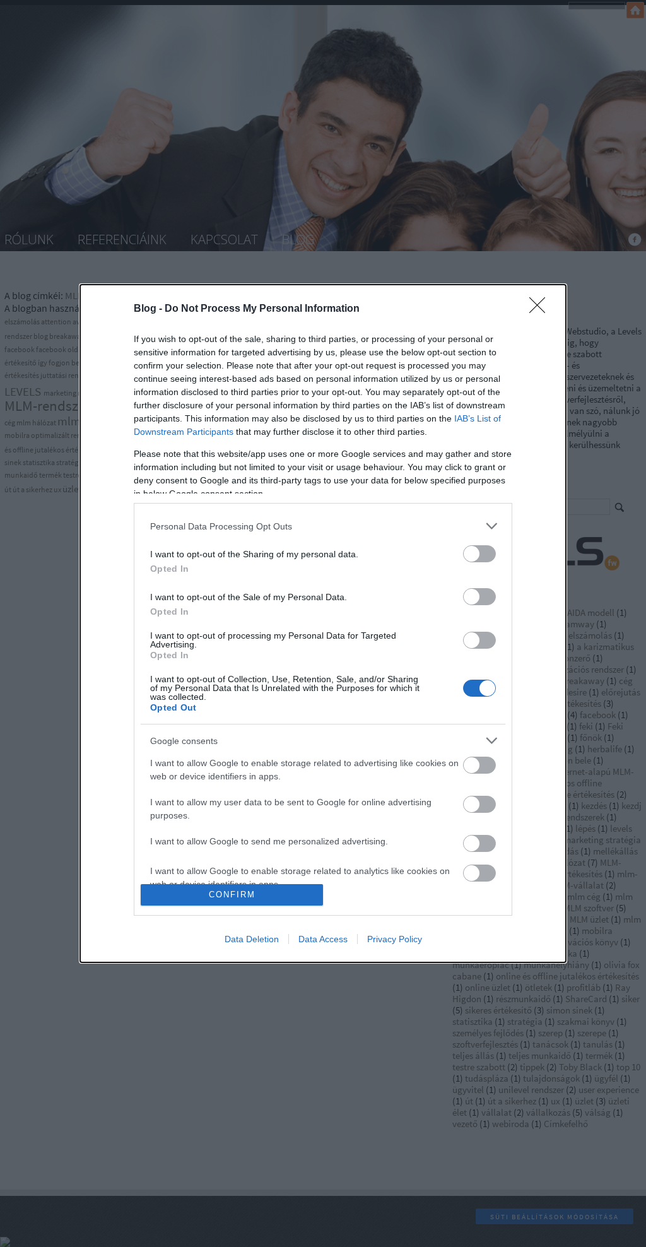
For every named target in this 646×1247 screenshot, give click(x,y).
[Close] (541, 309)
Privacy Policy (394, 939)
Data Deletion (252, 939)
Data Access (323, 939)
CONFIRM (232, 894)
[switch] (479, 553)
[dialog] (323, 623)
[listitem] (323, 526)
